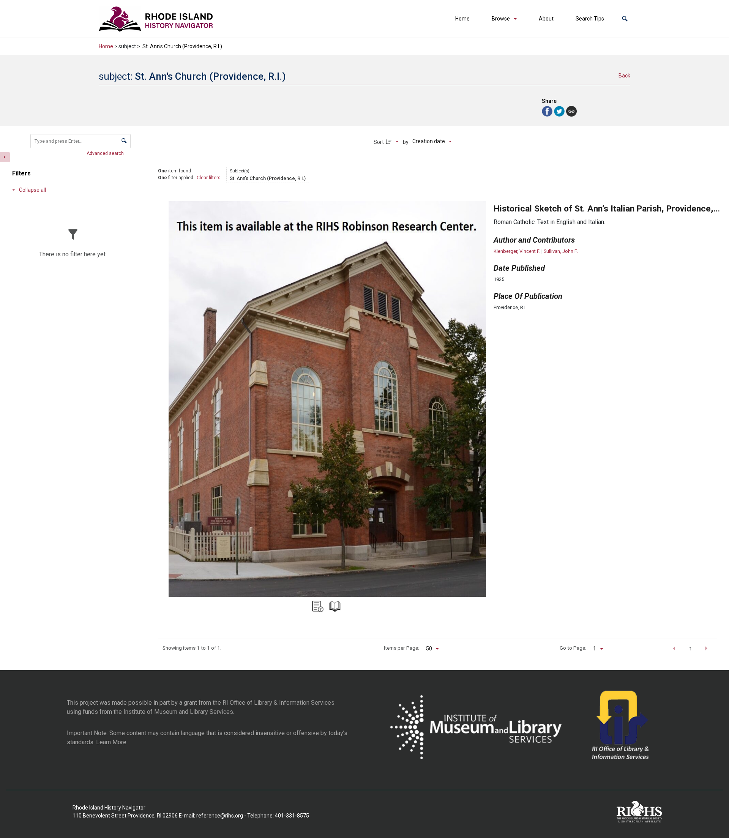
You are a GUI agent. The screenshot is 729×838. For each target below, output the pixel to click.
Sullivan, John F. (561, 251)
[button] (624, 18)
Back (624, 76)
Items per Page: (401, 648)
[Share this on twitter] (560, 110)
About (546, 19)
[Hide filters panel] (5, 157)
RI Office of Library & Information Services (278, 702)
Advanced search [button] (106, 153)
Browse (501, 19)
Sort (379, 142)
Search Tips (590, 19)
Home (462, 19)
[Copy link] (571, 111)
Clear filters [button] (209, 177)
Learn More (111, 742)
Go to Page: (573, 648)
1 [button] (690, 648)
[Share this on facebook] (548, 110)
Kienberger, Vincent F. (517, 251)
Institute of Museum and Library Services (178, 711)
